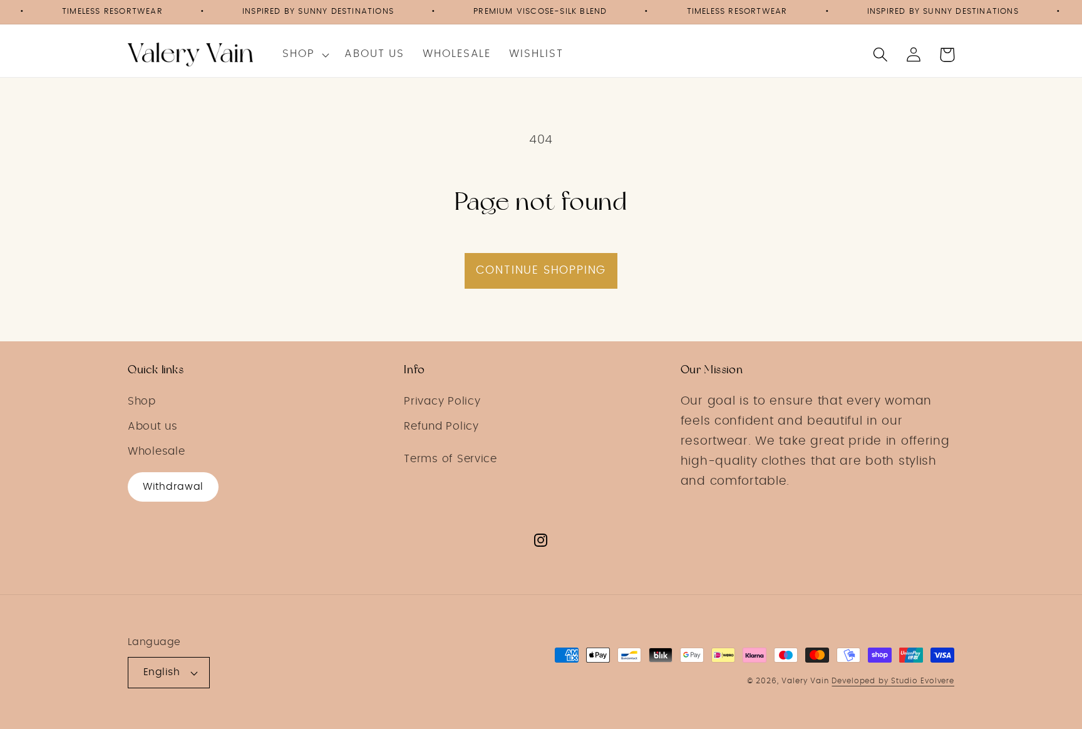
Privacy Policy (442, 401)
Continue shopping (541, 270)
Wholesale (156, 452)
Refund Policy (441, 426)
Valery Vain (804, 681)
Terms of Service (450, 459)
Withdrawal (173, 487)
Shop (142, 401)
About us (153, 426)
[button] (304, 54)
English (161, 672)
